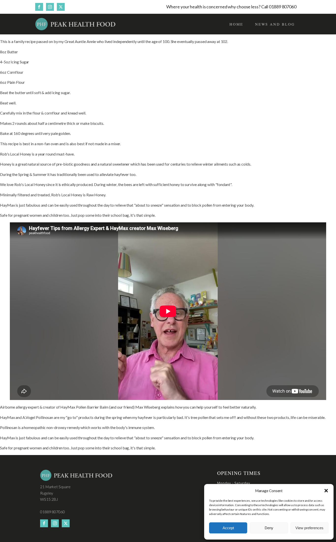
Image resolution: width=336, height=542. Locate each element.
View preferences (309, 528)
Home (236, 24)
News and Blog (275, 24)
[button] (326, 490)
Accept (228, 528)
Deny (269, 528)
